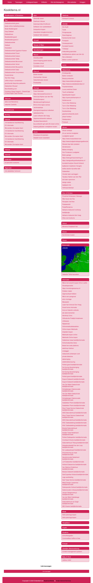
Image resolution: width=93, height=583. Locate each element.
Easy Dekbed (9, 31)
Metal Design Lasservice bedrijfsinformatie (70, 483)
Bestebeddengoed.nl (11, 40)
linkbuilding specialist (69, 51)
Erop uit (36, 71)
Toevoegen (19, 2)
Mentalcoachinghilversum (42, 102)
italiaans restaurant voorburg (71, 210)
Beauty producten (68, 78)
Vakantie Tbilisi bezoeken (70, 274)
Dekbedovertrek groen (12, 23)
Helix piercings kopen (69, 515)
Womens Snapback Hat (70, 226)
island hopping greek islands (43, 60)
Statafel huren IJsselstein (42, 138)
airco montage (66, 299)
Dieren (64, 232)
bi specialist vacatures (12, 162)
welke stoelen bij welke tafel (71, 169)
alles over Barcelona (11, 102)
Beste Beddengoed (11, 29)
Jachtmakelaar (38, 107)
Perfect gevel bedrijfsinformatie (72, 365)
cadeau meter (66, 560)
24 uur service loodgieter (70, 133)
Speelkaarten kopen (68, 95)
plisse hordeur (66, 117)
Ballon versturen (67, 76)
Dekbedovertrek (10, 42)
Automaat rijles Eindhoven (42, 24)
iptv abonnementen (68, 313)
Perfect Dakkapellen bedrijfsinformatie (74, 437)
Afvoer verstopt (67, 130)
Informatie (65, 279)
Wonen (64, 127)
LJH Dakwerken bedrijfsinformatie (73, 462)
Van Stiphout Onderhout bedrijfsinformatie (70, 468)
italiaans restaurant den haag (71, 215)
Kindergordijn (66, 73)
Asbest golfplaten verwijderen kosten (45, 126)
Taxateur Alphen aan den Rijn (71, 177)
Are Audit (65, 27)
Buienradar (66, 245)
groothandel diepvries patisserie (15, 83)
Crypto (64, 527)
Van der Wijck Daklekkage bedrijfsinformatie (70, 498)
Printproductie (66, 32)
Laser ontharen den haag (42, 116)
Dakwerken (66, 171)
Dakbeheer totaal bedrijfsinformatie (73, 340)
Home (10, 2)
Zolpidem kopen (67, 332)
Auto (35, 15)
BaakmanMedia (49, 581)
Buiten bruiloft (38, 74)
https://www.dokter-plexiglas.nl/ (72, 81)
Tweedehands (9, 110)
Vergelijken (66, 523)
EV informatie (9, 125)
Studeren (65, 532)
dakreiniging (66, 359)
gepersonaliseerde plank (70, 114)
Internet (7, 119)
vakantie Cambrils (10, 104)
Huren (36, 132)
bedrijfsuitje (66, 212)
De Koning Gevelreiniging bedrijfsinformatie (70, 368)
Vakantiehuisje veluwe (41, 80)
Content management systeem (72, 551)
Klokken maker (67, 291)
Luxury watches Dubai (69, 89)
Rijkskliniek (66, 324)
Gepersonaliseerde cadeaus (43, 118)
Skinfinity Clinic (67, 315)
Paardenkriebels (67, 87)
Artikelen (44, 2)
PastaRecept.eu (67, 207)
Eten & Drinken (67, 193)
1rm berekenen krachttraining (14, 123)
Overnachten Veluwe (40, 77)
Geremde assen (39, 18)
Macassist (65, 302)
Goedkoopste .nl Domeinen (14, 15)
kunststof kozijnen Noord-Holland (73, 163)
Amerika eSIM (38, 58)
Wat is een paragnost (69, 296)
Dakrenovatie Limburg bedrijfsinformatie (75, 490)
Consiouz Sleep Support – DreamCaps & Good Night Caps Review (17, 92)
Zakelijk (65, 24)
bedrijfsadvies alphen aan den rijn (73, 54)
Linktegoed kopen (32, 2)
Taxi (6, 20)
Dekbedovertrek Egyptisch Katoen (16, 50)
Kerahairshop (66, 111)
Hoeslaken (8, 48)
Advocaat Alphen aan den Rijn (43, 97)
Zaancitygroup (67, 35)
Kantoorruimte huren (68, 38)
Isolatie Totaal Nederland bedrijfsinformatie (70, 434)
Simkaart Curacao (68, 18)
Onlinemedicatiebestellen (70, 326)
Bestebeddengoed (11, 37)
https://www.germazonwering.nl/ (72, 158)
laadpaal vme (66, 185)
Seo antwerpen (67, 57)
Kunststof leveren (67, 46)
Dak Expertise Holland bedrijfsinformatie (75, 474)
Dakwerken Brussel (11, 86)
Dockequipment (67, 43)
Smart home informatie (69, 307)
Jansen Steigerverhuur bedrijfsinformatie (69, 493)
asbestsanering (38, 113)
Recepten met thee (68, 202)
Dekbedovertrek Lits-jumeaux (14, 72)
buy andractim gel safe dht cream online (46, 124)
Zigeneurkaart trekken (69, 294)
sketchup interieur (68, 348)
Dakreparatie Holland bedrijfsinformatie (74, 487)
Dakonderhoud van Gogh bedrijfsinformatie (70, 503)
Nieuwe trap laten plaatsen (71, 144)
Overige (36, 88)
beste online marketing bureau (14, 26)
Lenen (64, 65)
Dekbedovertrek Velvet (12, 64)
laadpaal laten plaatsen (41, 35)
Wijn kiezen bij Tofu (68, 199)
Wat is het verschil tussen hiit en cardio (74, 283)
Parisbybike (37, 83)
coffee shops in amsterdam (13, 80)
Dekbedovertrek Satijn (12, 70)
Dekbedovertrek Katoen (12, 56)
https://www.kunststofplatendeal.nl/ (73, 84)
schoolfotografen (67, 536)
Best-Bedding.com (11, 89)
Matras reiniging (67, 149)
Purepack (65, 41)
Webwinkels (66, 70)
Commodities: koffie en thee (71, 538)
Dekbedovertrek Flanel (12, 53)
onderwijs (8, 159)
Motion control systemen (70, 60)
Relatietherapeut (39, 99)
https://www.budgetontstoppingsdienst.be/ (75, 141)
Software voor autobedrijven (42, 27)
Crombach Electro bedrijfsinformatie (73, 440)
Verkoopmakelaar (68, 188)
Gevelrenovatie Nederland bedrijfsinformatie (70, 458)
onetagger (65, 351)
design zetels (66, 182)
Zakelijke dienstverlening (70, 548)
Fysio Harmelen (39, 91)
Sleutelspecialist (67, 286)
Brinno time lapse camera (42, 105)
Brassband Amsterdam (41, 135)
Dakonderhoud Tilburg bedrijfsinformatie (75, 443)
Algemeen (8, 168)
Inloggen (82, 2)
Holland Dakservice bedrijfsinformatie (74, 464)
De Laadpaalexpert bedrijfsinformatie (74, 450)
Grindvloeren (66, 147)
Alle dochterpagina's (57, 2)
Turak (64, 30)
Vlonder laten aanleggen (70, 174)
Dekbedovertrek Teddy (12, 59)
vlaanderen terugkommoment (43, 32)
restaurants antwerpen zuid (71, 354)
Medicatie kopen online (69, 335)
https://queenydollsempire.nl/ (71, 97)
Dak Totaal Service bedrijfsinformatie (74, 480)
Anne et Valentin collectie (70, 310)
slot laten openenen (68, 179)
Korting (7, 114)
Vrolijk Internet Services (63, 581)
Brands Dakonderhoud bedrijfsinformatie (69, 429)
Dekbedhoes (9, 34)
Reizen (36, 54)
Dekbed (7, 45)
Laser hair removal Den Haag (71, 305)
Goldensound (66, 100)
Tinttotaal (65, 49)
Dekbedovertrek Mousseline (14, 67)
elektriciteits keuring (68, 362)
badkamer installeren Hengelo (72, 166)
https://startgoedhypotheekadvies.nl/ (73, 160)
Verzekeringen (38, 50)
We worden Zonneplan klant (14, 128)
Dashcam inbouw (39, 21)
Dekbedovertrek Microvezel (13, 61)
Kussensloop (9, 75)
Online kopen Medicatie (70, 329)
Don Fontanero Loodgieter (70, 152)
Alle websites (71, 2)
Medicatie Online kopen (70, 337)
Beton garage (66, 155)
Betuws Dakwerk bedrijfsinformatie (73, 472)
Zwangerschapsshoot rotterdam (44, 110)
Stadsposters (66, 119)
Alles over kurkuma (68, 218)
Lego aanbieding (67, 477)
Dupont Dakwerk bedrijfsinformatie (73, 379)
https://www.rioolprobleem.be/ (71, 139)
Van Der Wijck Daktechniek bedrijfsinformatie (71, 385)
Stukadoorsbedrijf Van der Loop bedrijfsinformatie (72, 446)
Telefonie (65, 15)
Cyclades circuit (39, 63)
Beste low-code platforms (70, 345)
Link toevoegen (46, 566)
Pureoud (65, 122)
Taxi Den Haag (9, 78)
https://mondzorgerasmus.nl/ (71, 288)
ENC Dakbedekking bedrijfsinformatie (74, 423)
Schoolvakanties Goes (69, 343)
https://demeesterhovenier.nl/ (43, 94)
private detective (67, 356)
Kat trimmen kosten (68, 235)
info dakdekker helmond (12, 171)
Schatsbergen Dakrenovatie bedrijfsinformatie (71, 390)
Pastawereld (66, 204)
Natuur (64, 223)
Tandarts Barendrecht (40, 121)
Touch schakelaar (68, 92)
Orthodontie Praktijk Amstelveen (72, 318)
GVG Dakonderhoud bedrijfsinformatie (74, 413)
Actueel (36, 40)
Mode (64, 511)
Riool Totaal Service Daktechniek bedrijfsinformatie (73, 409)
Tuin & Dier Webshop (69, 103)
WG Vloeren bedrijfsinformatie (72, 506)
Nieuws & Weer (39, 45)
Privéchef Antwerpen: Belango (72, 196)
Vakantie (8, 98)
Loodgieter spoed (68, 136)
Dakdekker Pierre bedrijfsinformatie (73, 403)
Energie (64, 543)
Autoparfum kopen (39, 29)
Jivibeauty (65, 321)
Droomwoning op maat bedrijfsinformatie (69, 454)
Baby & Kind (66, 557)
